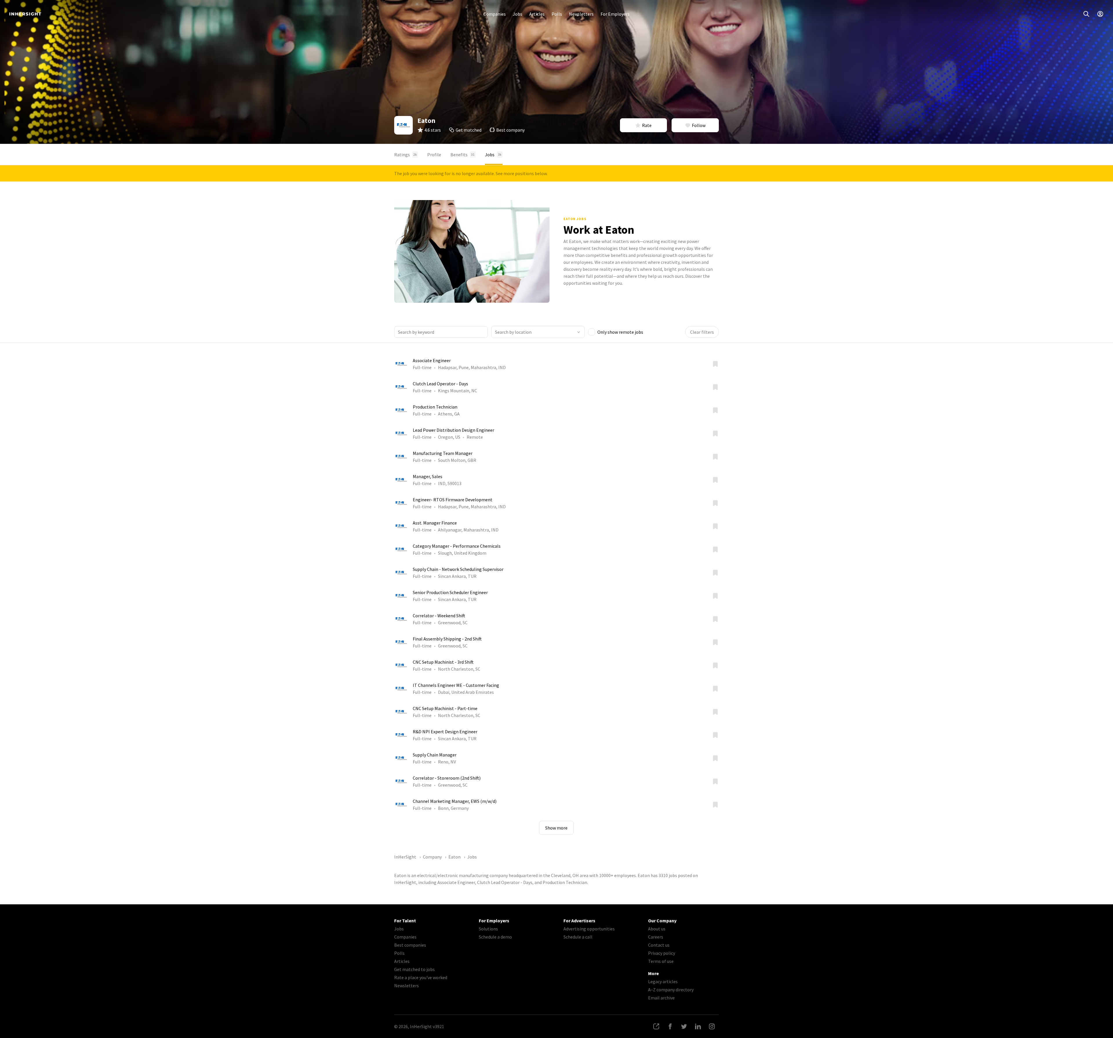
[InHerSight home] (25, 14)
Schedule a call (577, 937)
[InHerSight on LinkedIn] (698, 1026)
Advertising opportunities (589, 929)
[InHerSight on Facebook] (670, 1026)
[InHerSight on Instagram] (712, 1026)
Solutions (488, 929)
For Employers (615, 14)
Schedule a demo (495, 937)
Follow (698, 125)
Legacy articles (663, 981)
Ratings (405, 154)
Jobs (517, 14)
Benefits (462, 154)
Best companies (410, 945)
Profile (434, 154)
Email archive (661, 998)
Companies (494, 14)
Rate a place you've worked (420, 977)
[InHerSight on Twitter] (684, 1026)
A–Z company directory (671, 989)
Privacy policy (661, 953)
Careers (655, 937)
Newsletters (581, 14)
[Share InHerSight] (656, 1026)
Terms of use (661, 961)
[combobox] (538, 332)
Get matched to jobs (414, 969)
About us (656, 929)
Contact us (659, 945)
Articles (537, 14)
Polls (557, 14)
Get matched (468, 130)
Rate (647, 125)
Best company (510, 130)
